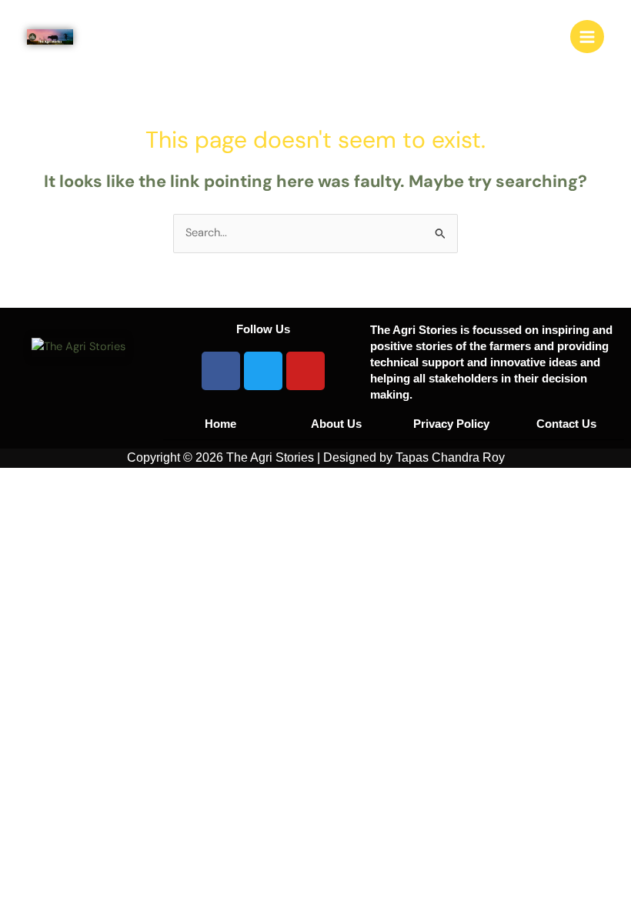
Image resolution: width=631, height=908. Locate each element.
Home (220, 423)
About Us (336, 423)
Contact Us (566, 423)
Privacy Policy (451, 423)
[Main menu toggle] (587, 37)
